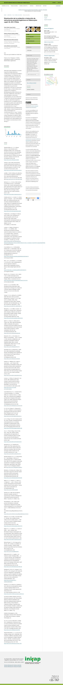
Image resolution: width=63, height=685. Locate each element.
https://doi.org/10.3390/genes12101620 (12, 358)
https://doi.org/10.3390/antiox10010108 (12, 333)
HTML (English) (30, 41)
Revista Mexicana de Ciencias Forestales (17, 2)
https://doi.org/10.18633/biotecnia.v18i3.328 (13, 566)
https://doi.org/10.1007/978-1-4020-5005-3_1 (13, 306)
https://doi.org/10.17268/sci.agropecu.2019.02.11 (14, 593)
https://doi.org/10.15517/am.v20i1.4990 (14, 179)
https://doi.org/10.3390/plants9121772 (12, 346)
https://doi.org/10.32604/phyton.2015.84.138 (13, 405)
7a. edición (52, 62)
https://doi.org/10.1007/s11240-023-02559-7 (13, 539)
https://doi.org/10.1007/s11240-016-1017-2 (12, 453)
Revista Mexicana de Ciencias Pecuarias (12, 666)
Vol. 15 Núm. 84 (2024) (31, 83)
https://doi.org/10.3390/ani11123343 (11, 159)
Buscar (58, 5)
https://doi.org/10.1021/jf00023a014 (11, 551)
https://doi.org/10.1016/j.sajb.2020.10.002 (12, 211)
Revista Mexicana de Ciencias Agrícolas (12, 665)
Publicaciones (14, 5)
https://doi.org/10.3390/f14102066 (11, 489)
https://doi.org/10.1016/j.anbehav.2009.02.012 (13, 318)
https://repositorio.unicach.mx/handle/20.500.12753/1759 (15, 280)
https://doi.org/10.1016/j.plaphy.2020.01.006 (13, 428)
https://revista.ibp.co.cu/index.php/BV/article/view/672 (15, 270)
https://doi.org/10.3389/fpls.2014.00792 (12, 629)
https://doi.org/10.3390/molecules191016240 (13, 477)
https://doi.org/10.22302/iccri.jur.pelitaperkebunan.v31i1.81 (16, 513)
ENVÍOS (31, 5)
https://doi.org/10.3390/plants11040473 (14, 467)
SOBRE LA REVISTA (23, 5)
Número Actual (5, 5)
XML (28, 43)
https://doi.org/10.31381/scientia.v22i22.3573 (13, 526)
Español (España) (47, 19)
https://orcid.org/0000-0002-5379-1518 (10, 37)
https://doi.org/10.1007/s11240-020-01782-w (13, 375)
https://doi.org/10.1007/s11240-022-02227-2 (13, 194)
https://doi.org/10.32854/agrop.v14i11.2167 (13, 643)
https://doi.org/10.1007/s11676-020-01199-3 (13, 441)
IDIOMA (54, 2)
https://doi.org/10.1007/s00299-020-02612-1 (13, 416)
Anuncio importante (49, 55)
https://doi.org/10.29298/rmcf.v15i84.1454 (12, 54)
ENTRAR (44, 5)
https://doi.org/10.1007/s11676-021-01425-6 (13, 170)
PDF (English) (30, 36)
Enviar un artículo (49, 69)
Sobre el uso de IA (48, 42)
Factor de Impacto (49, 28)
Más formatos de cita (32, 74)
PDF (28, 34)
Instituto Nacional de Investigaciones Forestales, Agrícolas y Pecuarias (33, 9)
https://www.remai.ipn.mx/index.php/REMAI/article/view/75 (16, 256)
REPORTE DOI (38, 5)
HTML (28, 38)
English (45, 17)
